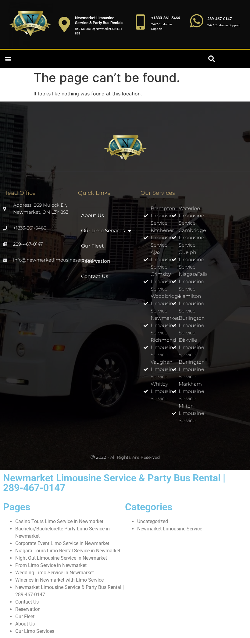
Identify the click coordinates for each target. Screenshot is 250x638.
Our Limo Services (103, 230)
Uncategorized (152, 521)
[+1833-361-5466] (140, 22)
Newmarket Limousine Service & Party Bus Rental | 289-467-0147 (114, 483)
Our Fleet (92, 246)
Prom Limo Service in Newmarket (51, 565)
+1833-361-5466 (165, 18)
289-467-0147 (219, 18)
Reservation (95, 261)
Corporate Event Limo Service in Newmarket (62, 543)
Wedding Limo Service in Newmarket (54, 573)
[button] (8, 59)
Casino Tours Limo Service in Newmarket (59, 521)
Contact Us (94, 276)
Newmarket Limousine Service (169, 529)
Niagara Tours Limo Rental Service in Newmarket (67, 551)
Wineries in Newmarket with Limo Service (59, 580)
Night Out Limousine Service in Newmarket (61, 558)
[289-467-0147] (196, 20)
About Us (92, 215)
